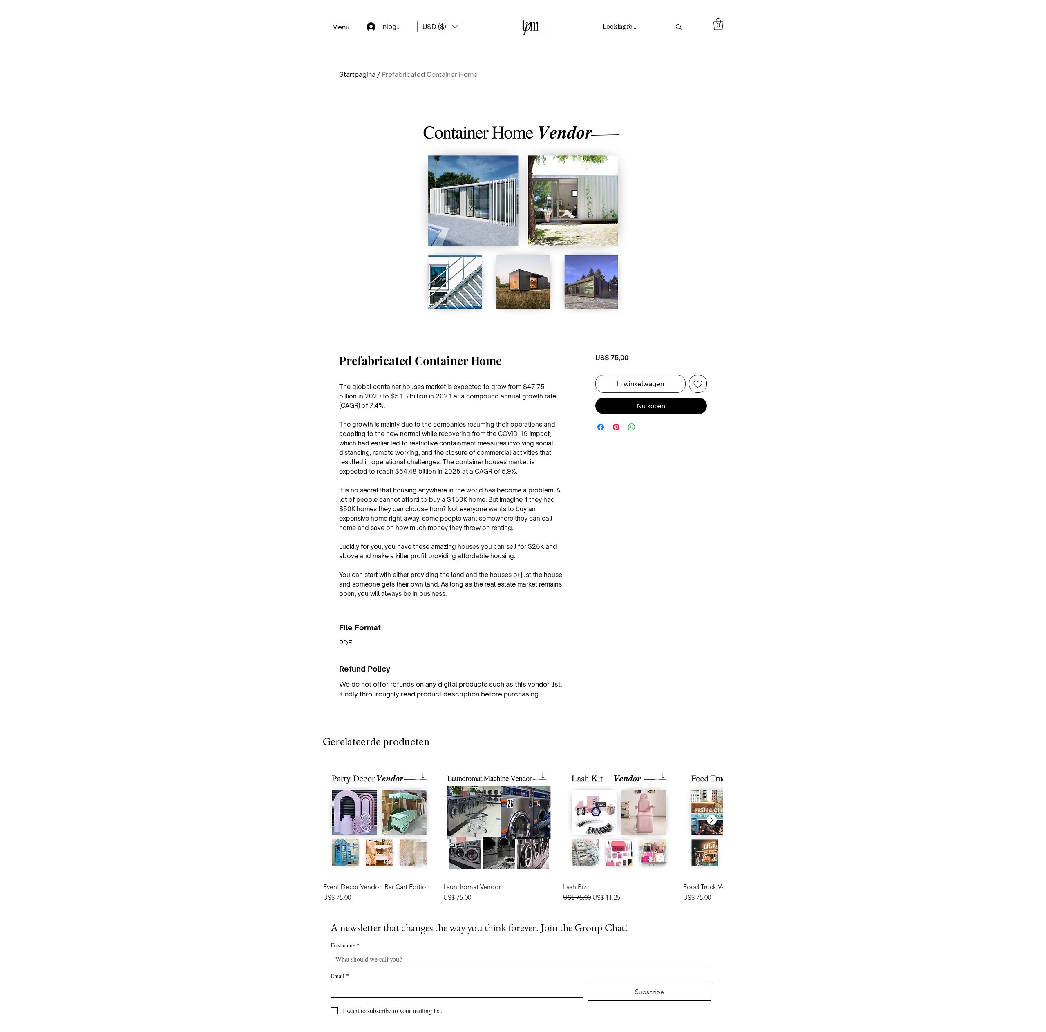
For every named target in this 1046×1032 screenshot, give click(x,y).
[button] (440, 26)
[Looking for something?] (678, 27)
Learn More (635, 378)
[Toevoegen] (698, 405)
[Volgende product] (712, 820)
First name (345, 945)
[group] (523, 833)
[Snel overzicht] (379, 820)
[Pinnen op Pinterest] (616, 448)
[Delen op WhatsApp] (632, 448)
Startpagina (357, 74)
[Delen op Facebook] (601, 448)
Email (340, 975)
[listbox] (440, 26)
